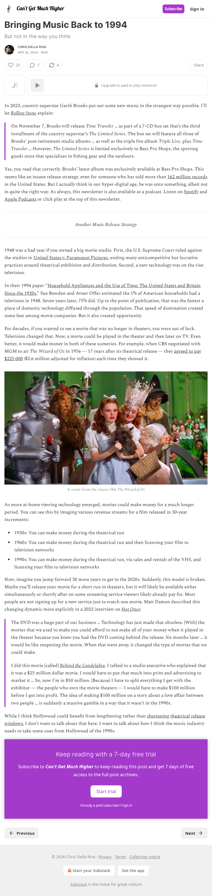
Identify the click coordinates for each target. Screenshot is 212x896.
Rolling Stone (23, 113)
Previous (26, 833)
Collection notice (144, 856)
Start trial (106, 791)
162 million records (187, 176)
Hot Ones (130, 609)
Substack (78, 884)
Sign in (197, 9)
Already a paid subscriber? (106, 805)
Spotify (191, 191)
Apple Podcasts (20, 199)
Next (190, 833)
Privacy (105, 856)
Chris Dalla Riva (32, 47)
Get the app (133, 870)
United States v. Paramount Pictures (70, 257)
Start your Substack (91, 870)
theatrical (180, 716)
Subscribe (173, 8)
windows (13, 723)
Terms (120, 856)
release (198, 716)
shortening (158, 716)
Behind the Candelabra (82, 665)
